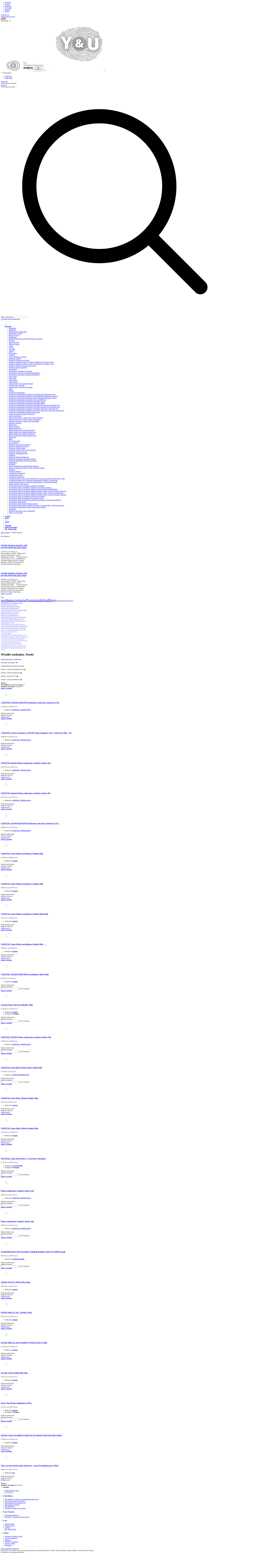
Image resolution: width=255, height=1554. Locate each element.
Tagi (2, 597)
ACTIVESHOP (17, 1166)
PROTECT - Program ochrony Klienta (17, 1517)
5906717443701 (6, 613)
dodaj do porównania (7, 713)
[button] (2, 19)
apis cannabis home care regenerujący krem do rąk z (14, 611)
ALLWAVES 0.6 (9, 610)
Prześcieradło (34, 600)
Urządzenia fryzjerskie (16, 475)
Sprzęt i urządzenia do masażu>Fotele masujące (24, 466)
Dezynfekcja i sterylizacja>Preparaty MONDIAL (24, 375)
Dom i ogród (13, 376)
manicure (59, 601)
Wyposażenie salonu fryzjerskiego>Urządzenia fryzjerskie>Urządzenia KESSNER (35, 500)
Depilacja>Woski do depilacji (18, 367)
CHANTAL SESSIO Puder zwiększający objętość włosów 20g (26, 1037)
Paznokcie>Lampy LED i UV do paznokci (22, 450)
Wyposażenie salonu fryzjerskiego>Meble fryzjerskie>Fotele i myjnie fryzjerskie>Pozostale (37, 495)
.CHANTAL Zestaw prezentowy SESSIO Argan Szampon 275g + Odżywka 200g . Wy (36, 733)
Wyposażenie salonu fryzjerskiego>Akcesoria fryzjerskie (26, 486)
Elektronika (12, 328)
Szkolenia (12, 469)
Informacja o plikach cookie (13, 1536)
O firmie (7, 1527)
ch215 (6, 633)
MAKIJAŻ (12, 330)
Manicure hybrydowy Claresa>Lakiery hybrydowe (25, 419)
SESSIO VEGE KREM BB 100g (14, 1373)
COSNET (12, 355)
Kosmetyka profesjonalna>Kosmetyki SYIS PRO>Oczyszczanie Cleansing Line (34, 405)
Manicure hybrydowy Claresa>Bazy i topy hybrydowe (26, 418)
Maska (64, 601)
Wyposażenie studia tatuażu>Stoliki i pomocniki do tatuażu (27, 507)
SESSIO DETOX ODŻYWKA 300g (15, 1282)
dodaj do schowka (6, 715)
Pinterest (7, 9)
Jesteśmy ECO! (10, 1526)
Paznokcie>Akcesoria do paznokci (20, 444)
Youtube (7, 4)
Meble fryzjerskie (14, 427)
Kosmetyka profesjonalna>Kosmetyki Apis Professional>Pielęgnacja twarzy (33, 398)
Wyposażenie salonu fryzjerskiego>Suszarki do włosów (26, 498)
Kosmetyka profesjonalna (17, 392)
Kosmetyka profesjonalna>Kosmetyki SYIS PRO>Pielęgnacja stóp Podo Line (33, 409)
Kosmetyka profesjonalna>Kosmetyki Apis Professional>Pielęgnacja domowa (33, 396)
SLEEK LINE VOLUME (7, 623)
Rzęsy (52, 600)
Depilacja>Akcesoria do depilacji (19, 360)
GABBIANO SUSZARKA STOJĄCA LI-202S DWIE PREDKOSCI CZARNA (14, 640)
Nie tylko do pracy (15, 441)
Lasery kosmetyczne (15, 416)
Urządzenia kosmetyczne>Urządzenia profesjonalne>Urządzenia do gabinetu (33, 482)
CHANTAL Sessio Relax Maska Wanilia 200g (19, 1098)
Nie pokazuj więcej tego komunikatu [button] (12, 1552)
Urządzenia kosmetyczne (17, 477)
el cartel (12, 603)
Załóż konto (8, 78)
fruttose (20, 628)
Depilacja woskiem (15, 358)
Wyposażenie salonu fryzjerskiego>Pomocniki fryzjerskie (27, 496)
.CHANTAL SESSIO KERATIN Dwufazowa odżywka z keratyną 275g (30, 703)
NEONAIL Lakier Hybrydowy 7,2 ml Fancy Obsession (23, 1159)
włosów (21, 600)
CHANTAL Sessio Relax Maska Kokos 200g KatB (21, 1068)
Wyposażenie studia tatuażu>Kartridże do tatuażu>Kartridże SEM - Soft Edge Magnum (36, 505)
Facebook (8, 2)
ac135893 (13, 635)
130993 (11, 619)
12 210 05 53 (5, 15)
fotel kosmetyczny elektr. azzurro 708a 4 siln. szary (13, 631)
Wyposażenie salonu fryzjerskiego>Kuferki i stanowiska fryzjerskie (30, 487)
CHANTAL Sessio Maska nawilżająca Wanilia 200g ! (23, 944)
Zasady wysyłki (10, 1543)
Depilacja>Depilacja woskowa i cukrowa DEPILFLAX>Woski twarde (31, 362)
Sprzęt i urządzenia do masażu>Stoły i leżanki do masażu (27, 468)
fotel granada (12, 642)
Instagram (8, 6)
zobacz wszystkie (6, 593)
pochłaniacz (8, 600)
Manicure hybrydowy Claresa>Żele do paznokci (24, 421)
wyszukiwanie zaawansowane (10, 319)
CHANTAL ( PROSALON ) (21, 710)
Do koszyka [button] (25, 989)
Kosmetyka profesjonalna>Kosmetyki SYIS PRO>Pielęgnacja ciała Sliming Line (34, 407)
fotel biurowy (8, 605)
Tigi (13, 1473)
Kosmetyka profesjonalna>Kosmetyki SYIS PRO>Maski (27, 403)
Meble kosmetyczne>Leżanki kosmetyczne (22, 432)
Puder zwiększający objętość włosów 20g (17, 1191)
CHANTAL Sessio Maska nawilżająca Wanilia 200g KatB (24, 914)
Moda (10, 439)
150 (21, 686)
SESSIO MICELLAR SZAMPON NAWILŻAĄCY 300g (24, 1343)
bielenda (69, 601)
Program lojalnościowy (12, 1515)
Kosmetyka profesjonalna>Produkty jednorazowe (24, 412)
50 (16, 686)
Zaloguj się (8, 76)
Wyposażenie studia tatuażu (17, 502)
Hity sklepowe (5, 536)
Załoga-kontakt (9, 1524)
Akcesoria (12, 349)
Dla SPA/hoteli (9, 1506)
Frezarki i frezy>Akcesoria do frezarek (21, 384)
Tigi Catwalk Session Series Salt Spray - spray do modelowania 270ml (30, 1466)
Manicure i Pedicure (15, 423)
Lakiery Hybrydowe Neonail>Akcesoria (21, 414)
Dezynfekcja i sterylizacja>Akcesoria (20, 371)
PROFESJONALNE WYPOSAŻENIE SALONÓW (26, 339)
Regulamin (8, 1545)
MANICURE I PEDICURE (18, 332)
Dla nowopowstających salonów (15, 1501)
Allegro (11, 351)
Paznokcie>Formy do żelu (17, 448)
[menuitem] (117, 419)
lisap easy (12, 630)
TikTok (7, 11)
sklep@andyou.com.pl (8, 16)
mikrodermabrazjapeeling (11, 648)
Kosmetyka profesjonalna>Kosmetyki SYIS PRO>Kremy (27, 401)
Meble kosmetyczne (15, 428)
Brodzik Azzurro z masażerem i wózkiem (11, 607)
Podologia (12, 455)
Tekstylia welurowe (15, 471)
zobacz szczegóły (6, 688)
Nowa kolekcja (13, 443)
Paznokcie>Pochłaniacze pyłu (18, 453)
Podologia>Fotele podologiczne (19, 457)
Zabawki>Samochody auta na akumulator (22, 511)
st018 (8, 635)
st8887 (4, 635)
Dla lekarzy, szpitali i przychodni (15, 1508)
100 (18, 686)
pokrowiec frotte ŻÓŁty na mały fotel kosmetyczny (13, 625)
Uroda (11, 346)
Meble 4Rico (13, 425)
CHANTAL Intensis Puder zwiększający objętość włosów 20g (25, 763)
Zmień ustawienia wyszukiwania (11, 659)
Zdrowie (11, 348)
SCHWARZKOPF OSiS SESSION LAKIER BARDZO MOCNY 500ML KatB (33, 1252)
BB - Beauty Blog (10, 1529)
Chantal (14, 861)
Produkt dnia (13, 337)
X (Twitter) (8, 8)
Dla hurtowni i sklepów (12, 1505)
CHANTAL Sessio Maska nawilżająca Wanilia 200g (22, 854)
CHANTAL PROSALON (20, 1075)
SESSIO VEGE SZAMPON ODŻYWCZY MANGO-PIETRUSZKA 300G (31, 1435)
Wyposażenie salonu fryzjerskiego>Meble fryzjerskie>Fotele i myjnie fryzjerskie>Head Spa (37, 491)
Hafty (10, 389)
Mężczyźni (12, 437)
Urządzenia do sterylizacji (17, 473)
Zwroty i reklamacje (11, 1538)
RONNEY (12, 464)
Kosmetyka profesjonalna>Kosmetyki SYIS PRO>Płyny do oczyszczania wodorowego (36, 410)
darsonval (18, 603)
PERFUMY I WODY (16, 333)
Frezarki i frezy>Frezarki (16, 385)
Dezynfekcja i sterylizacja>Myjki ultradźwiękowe (24, 373)
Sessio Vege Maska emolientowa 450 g (16, 1403)
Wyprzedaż (12, 509)
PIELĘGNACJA (14, 335)
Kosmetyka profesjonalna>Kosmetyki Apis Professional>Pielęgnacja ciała (32, 394)
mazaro (15, 628)
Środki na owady (14, 344)
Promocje (12, 341)
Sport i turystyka (14, 342)
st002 (11, 615)
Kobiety (11, 391)
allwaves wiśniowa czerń (13, 646)
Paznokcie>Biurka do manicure (19, 446)
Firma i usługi (13, 380)
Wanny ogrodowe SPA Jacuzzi (18, 484)
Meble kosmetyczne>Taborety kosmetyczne (22, 435)
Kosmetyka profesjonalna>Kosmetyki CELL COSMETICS (27, 400)
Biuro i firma (13, 353)
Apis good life (20, 626)
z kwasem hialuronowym (9, 614)
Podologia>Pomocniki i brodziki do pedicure (23, 461)
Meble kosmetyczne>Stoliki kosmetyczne (22, 434)
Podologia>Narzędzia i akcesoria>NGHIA (22, 459)
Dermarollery (13, 369)
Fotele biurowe (13, 382)
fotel (46, 600)
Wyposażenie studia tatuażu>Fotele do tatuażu (23, 504)
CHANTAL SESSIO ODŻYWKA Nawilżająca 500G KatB (25, 974)
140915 (7, 603)
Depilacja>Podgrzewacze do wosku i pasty (22, 366)
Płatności (7, 1540)
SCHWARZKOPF (18, 1259)
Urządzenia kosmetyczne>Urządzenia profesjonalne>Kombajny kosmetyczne (33, 480)
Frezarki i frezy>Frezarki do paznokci (20, 387)
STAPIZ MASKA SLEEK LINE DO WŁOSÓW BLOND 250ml (14, 546)
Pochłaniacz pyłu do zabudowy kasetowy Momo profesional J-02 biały (14, 637)
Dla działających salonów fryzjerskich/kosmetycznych (22, 1499)
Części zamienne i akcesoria (17, 357)
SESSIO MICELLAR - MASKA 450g (16, 1312)
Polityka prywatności (11, 1542)
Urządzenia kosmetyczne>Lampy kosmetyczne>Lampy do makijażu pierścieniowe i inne (37, 478)
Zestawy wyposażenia (16, 512)
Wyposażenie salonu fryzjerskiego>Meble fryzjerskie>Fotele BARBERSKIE (33, 489)
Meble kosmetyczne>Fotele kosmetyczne (22, 430)
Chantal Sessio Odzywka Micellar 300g (17, 1005)
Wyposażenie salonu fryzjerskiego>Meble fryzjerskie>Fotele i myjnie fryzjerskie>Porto (36, 493)
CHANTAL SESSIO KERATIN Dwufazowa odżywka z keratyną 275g (30, 823)
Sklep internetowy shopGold (10, 1549)
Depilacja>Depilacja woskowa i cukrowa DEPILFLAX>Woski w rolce (31, 364)
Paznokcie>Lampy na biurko (18, 452)
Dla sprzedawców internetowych (15, 1503)
